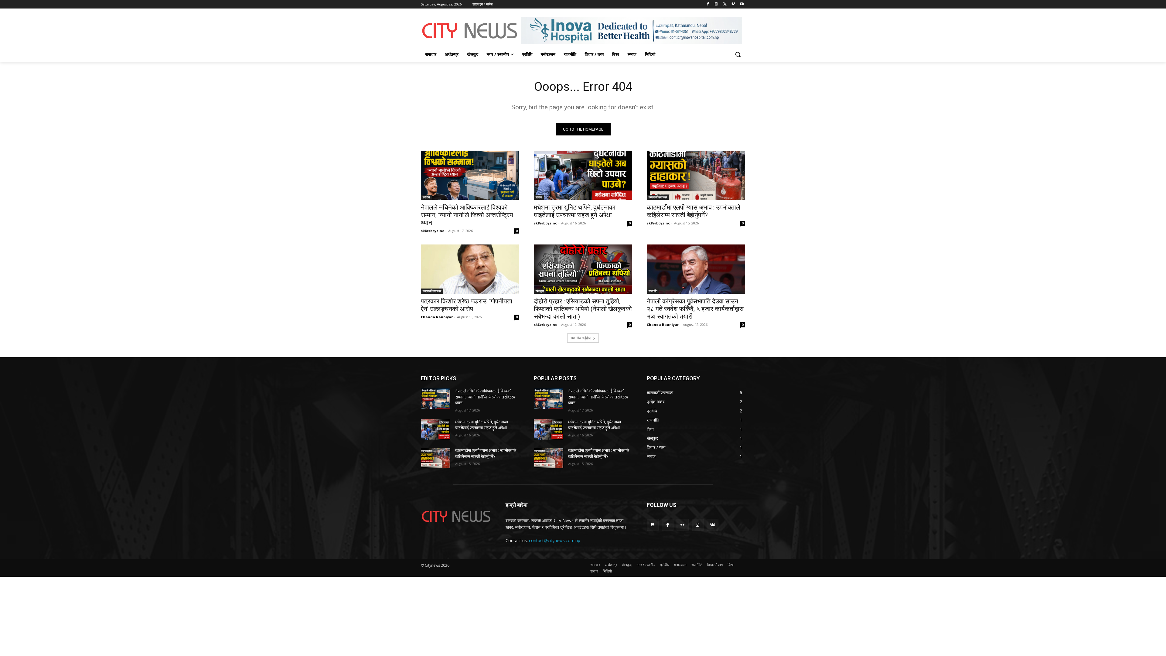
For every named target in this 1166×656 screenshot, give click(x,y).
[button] (738, 54)
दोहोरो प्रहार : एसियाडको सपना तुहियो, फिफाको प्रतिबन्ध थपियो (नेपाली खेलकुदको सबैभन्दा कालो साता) (583, 309)
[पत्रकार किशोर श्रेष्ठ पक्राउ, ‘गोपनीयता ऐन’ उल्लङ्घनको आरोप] (470, 269)
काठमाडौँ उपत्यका (658, 197)
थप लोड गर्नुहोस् (581, 337)
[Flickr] (682, 525)
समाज (539, 197)
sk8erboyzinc (432, 230)
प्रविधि (426, 197)
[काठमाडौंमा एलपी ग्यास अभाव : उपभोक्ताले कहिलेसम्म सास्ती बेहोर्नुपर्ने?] (696, 175)
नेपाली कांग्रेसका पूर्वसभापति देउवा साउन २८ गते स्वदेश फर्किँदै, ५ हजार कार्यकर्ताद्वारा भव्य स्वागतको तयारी (695, 309)
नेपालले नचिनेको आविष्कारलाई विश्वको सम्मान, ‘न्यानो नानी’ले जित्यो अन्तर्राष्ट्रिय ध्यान (467, 215)
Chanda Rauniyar (437, 317)
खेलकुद (540, 291)
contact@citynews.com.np (554, 540)
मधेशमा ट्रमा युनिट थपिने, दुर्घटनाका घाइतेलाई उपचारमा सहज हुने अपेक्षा (574, 211)
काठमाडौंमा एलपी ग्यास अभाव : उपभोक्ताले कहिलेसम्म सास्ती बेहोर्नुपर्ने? (693, 211)
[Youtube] (741, 4)
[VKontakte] (712, 525)
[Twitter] (724, 4)
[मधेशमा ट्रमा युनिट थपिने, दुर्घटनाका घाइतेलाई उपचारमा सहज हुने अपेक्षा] (583, 175)
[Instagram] (716, 4)
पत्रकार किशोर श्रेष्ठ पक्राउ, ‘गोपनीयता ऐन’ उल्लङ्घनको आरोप (466, 305)
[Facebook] (707, 4)
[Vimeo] (733, 4)
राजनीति (653, 291)
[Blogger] (653, 525)
